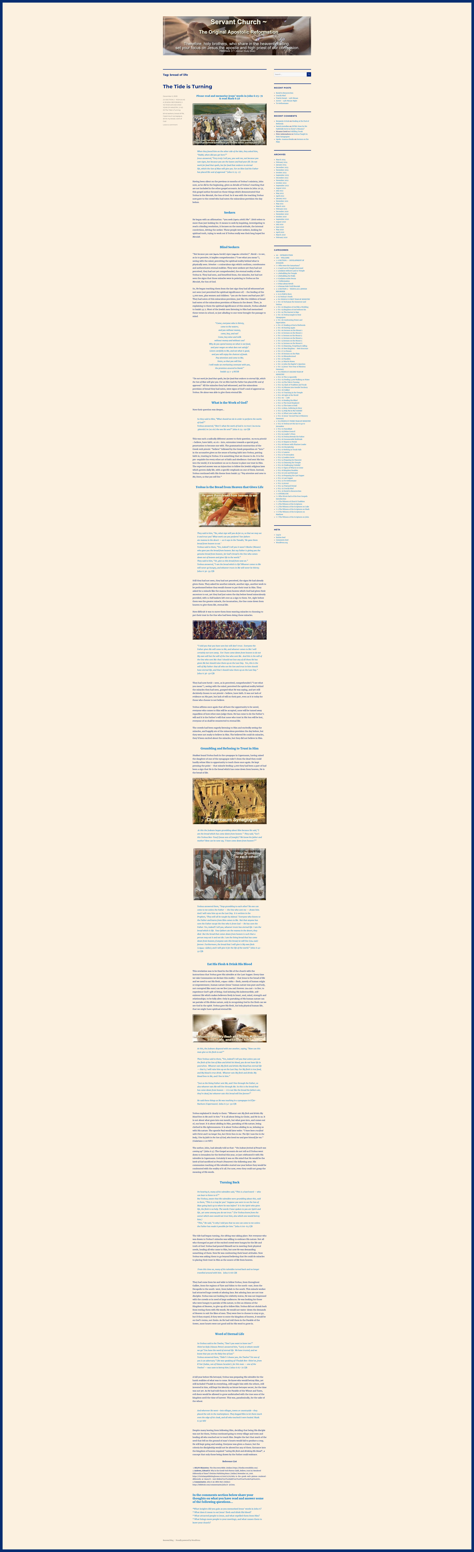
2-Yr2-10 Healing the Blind (286, 400)
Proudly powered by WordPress (188, 1540)
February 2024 (281, 162)
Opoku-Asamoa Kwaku (285, 139)
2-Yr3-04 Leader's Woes (285, 434)
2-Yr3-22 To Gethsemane (286, 481)
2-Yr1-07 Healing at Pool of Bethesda (290, 325)
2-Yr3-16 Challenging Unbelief (288, 465)
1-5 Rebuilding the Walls (285, 276)
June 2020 (280, 227)
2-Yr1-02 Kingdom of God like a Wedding (292, 307)
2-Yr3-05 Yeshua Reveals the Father (290, 437)
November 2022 (282, 180)
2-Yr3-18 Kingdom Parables (287, 470)
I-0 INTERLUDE (282, 494)
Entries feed (280, 537)
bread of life (179, 113)
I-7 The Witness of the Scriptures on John (292, 517)
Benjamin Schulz (282, 121)
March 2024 (281, 160)
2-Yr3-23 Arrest (282, 483)
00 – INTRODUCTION (284, 255)
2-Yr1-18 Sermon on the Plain (288, 354)
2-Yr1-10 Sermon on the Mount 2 (289, 333)
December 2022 (282, 178)
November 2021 (282, 201)
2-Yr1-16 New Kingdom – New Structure (292, 349)
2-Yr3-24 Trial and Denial (286, 486)
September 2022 (282, 186)
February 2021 (281, 209)
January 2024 (281, 165)
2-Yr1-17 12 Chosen (284, 351)
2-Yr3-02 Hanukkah (284, 429)
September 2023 (282, 175)
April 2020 (280, 232)
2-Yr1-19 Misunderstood (286, 356)
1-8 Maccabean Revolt (284, 284)
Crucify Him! (281, 96)
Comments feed (282, 540)
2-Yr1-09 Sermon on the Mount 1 (289, 330)
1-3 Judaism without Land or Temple (290, 271)
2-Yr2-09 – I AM (283, 398)
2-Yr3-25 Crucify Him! (285, 488)
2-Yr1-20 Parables (283, 359)
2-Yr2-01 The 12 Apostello (286, 377)
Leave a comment (170, 125)
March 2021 (280, 206)
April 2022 (280, 196)
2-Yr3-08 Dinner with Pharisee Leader (291, 444)
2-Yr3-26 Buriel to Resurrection (288, 491)
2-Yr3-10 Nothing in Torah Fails (288, 450)
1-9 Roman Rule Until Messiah (288, 286)
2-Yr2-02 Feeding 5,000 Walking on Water (293, 380)
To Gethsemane (282, 103)
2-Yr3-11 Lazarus (283, 452)
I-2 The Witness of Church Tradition (290, 501)
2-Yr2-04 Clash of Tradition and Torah (291, 385)
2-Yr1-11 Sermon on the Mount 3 (289, 336)
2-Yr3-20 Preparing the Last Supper (290, 476)
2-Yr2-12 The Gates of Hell (286, 406)
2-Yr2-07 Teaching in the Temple (289, 393)
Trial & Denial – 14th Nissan (287, 98)
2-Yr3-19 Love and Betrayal (287, 473)
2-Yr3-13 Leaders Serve (285, 457)
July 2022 (279, 191)
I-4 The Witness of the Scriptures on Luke (292, 507)
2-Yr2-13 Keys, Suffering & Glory (289, 408)
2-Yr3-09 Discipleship (285, 447)
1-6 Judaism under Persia (286, 279)
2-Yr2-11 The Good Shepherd (287, 403)
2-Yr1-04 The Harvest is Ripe (287, 312)
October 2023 (281, 173)
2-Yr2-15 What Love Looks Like (288, 413)
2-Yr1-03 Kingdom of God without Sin (291, 310)
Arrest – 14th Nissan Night (286, 101)
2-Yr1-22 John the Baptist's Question (290, 364)
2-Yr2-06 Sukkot (283, 390)
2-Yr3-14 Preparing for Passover (289, 460)
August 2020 (281, 222)
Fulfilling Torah (296, 131)
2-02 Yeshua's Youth (284, 297)
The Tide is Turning (187, 86)
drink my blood (169, 119)
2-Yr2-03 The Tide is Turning (287, 382)
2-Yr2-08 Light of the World (287, 395)
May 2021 (279, 204)
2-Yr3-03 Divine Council (285, 431)
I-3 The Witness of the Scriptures (289, 504)
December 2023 (282, 167)
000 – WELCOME (282, 258)
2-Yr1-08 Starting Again (285, 328)
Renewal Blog (168, 1540)
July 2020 (279, 224)
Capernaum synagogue (172, 116)
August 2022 (281, 188)
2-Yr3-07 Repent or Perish (286, 442)
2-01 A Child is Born (284, 294)
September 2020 (282, 219)
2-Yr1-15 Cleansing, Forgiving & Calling (291, 346)
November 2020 (282, 214)
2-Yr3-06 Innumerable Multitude (289, 439)
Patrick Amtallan (282, 126)
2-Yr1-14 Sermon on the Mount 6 (289, 343)
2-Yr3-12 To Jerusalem (285, 455)
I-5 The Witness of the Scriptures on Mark (292, 509)
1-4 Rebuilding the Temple (286, 273)
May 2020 (280, 230)
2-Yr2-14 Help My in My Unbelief (289, 411)
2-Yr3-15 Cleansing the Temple (288, 463)
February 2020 (281, 237)
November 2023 (282, 170)
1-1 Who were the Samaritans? (288, 266)
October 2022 (281, 183)
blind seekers (168, 113)
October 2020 (281, 217)
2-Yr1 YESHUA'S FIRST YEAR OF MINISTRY (293, 299)
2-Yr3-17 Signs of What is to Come (289, 468)
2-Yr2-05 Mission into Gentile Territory (292, 387)
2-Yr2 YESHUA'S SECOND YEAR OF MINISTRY (173, 104)
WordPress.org (282, 543)
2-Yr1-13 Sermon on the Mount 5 (289, 341)
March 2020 (281, 235)
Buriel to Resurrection (284, 93)
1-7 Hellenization (283, 281)
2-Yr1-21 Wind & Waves (285, 361)
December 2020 (282, 211)
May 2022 (280, 193)
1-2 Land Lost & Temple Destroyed (289, 268)
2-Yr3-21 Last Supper (284, 478)
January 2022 (281, 199)
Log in (278, 535)
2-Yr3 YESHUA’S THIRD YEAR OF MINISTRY (293, 421)
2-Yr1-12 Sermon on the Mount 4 (289, 338)
